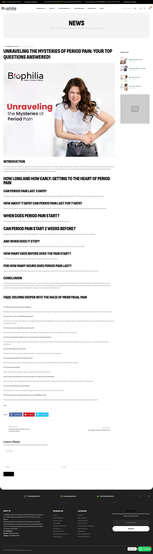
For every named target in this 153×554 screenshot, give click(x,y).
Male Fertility (82, 518)
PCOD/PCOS (82, 523)
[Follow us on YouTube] (149, 496)
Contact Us (56, 528)
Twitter (31, 414)
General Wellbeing (84, 534)
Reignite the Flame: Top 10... (136, 59)
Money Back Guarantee (60, 534)
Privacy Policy (57, 520)
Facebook (18, 414)
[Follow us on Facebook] (135, 496)
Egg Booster (82, 531)
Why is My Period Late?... (135, 77)
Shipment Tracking (20, 2)
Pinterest (44, 414)
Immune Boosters (84, 536)
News (58, 28)
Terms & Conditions (59, 526)
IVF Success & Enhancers (86, 526)
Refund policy (57, 536)
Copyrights (56, 523)
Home (54, 28)
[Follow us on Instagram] (140, 496)
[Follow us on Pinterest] (144, 496)
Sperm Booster (83, 528)
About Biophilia (58, 518)
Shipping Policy (58, 531)
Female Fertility (83, 520)
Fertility (80, 515)
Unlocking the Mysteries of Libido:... (137, 68)
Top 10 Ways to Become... (135, 86)
